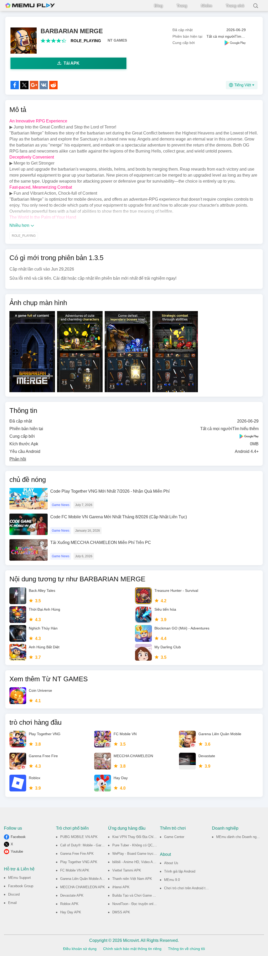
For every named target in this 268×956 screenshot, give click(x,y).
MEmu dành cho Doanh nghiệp (239, 837)
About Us (171, 863)
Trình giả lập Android (179, 871)
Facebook (18, 837)
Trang (182, 5)
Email (12, 903)
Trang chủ (235, 5)
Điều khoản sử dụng (80, 949)
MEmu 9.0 (172, 880)
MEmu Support (19, 878)
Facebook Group (20, 886)
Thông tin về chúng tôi (186, 949)
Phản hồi (17, 459)
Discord (14, 894)
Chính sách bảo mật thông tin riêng (132, 949)
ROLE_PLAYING (86, 40)
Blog (158, 5)
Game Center (174, 837)
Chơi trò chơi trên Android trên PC (190, 888)
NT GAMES (117, 40)
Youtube (17, 851)
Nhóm (206, 5)
